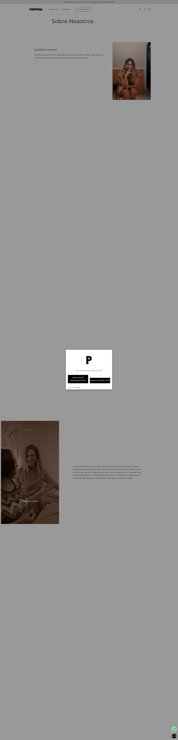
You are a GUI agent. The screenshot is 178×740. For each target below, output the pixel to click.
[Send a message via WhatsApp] (174, 729)
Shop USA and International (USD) (78, 379)
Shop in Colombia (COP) (100, 380)
